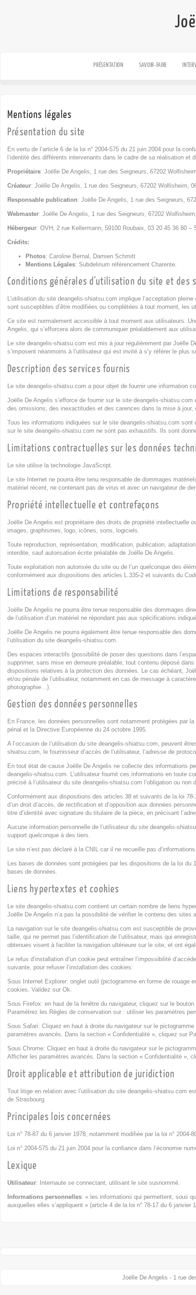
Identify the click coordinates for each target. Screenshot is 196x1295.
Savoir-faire (153, 64)
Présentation (108, 64)
